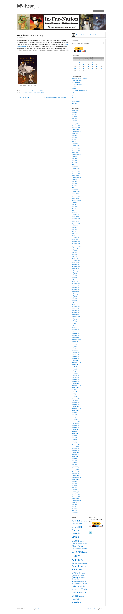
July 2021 (74, 227)
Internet (74, 92)
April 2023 (74, 187)
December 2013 (76, 402)
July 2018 (74, 297)
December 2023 (76, 172)
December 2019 (76, 264)
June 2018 (74, 298)
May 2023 (74, 185)
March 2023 (75, 189)
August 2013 (75, 410)
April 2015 (74, 372)
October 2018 (75, 291)
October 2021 (75, 222)
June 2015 (74, 368)
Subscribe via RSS (86, 35)
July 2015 (74, 366)
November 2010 (76, 473)
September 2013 (76, 408)
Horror (81, 573)
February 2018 (76, 306)
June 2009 (74, 506)
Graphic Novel (79, 566)
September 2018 (76, 293)
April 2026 (74, 118)
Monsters (76, 581)
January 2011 (75, 470)
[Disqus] (43, 125)
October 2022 (75, 199)
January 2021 (75, 239)
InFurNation (25, 5)
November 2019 (76, 266)
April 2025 (74, 141)
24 (83, 68)
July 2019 (74, 274)
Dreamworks (82, 549)
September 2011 (76, 454)
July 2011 (74, 458)
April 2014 (74, 395)
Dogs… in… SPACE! (24, 97)
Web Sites (41, 91)
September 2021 (76, 224)
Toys (73, 100)
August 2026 (75, 110)
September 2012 (76, 431)
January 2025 (75, 147)
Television (74, 98)
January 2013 (75, 423)
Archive (101, 11)
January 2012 (75, 447)
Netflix (82, 581)
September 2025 (76, 131)
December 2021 (76, 218)
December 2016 (76, 333)
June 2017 (74, 322)
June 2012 (74, 437)
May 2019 (74, 277)
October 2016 (75, 337)
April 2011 (74, 464)
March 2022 (75, 212)
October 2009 (75, 498)
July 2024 (74, 158)
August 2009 (75, 502)
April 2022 (74, 210)
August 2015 (75, 364)
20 (97, 66)
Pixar (81, 583)
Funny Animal (36, 92)
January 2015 (75, 377)
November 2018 (76, 289)
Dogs (80, 546)
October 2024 (75, 153)
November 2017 (76, 312)
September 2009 (76, 500)
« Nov (73, 72)
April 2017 (74, 325)
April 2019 (74, 279)
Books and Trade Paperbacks (30, 91)
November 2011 (76, 450)
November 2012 (76, 427)
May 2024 (74, 162)
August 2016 (75, 341)
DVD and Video (76, 82)
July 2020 (74, 251)
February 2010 (76, 491)
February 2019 (76, 283)
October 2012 (75, 429)
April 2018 (74, 302)
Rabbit (85, 584)
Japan (74, 577)
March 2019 (75, 281)
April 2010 (74, 487)
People (74, 96)
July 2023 (74, 181)
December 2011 (76, 448)
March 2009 (75, 512)
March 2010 (75, 489)
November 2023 (76, 174)
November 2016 (76, 335)
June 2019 (74, 276)
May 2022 (74, 208)
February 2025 (76, 145)
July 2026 (74, 112)
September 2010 (76, 477)
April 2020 (74, 256)
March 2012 (75, 443)
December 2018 (76, 287)
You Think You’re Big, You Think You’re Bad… (56, 97)
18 (88, 66)
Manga (78, 577)
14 (101, 64)
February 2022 (76, 214)
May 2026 (74, 116)
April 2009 (74, 510)
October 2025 (75, 129)
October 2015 (75, 360)
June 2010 (74, 483)
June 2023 (74, 183)
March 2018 (75, 304)
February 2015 (76, 375)
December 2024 (76, 149)
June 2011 (74, 460)
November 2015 (76, 358)
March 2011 (75, 466)
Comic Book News (76, 80)
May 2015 (74, 370)
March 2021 (75, 235)
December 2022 (76, 195)
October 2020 (75, 245)
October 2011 (75, 452)
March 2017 (75, 327)
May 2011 (74, 462)
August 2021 (75, 225)
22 (75, 68)
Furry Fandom (75, 86)
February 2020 (76, 260)
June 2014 (74, 391)
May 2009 (74, 508)
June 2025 (74, 137)
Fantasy (30, 92)
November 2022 (76, 197)
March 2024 (75, 166)
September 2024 (76, 154)
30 (79, 70)
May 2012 (74, 439)
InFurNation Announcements (79, 90)
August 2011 (75, 456)
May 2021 (74, 231)
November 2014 (76, 381)
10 (83, 64)
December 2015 (76, 356)
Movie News (75, 94)
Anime (85, 521)
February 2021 (76, 237)
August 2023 (75, 179)
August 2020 (75, 249)
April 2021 (74, 233)
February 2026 (76, 122)
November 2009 (76, 497)
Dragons (75, 549)
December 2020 (76, 241)
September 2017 (76, 316)
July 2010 (74, 481)
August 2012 (75, 433)
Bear (73, 524)
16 (79, 66)
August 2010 (75, 479)
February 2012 (76, 445)
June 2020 (74, 252)
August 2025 (75, 133)
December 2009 (76, 495)
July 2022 (74, 204)
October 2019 (75, 268)
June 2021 (74, 229)
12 (92, 64)
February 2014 (76, 399)
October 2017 (75, 314)
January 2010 (75, 493)
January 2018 (75, 308)
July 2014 (74, 389)
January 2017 (75, 331)
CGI (79, 530)
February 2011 (75, 468)
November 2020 (76, 243)
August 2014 (75, 387)
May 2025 (74, 139)
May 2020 (74, 254)
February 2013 (76, 422)
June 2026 (74, 114)
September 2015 (76, 362)
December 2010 (76, 472)
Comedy (76, 533)
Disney (75, 546)
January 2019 (75, 285)
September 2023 (76, 177)
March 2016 (75, 350)
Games (74, 88)
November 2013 (76, 404)
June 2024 (74, 160)
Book (80, 526)
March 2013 (75, 420)
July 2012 (74, 435)
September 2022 (76, 200)
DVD (73, 552)
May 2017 (74, 324)
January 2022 (75, 216)
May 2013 (74, 416)
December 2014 (76, 379)
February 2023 (76, 191)
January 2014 (75, 400)
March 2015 (75, 374)
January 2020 (75, 262)
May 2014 (74, 393)
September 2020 (76, 247)
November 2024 (76, 151)
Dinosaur (84, 543)
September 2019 (76, 270)
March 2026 (75, 120)
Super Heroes (75, 589)
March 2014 (75, 397)
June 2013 (74, 414)
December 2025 (76, 126)
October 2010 (75, 475)
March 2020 (75, 258)
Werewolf (81, 596)
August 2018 (75, 295)
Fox (85, 552)
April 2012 (74, 441)
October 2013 (75, 406)
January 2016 (75, 354)
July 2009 (74, 504)
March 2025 (75, 143)
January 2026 (75, 124)
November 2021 (76, 220)
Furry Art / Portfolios (77, 84)
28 (101, 68)
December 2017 (76, 310)
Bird (77, 524)
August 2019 (75, 272)
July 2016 (74, 343)
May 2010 (74, 485)
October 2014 (75, 383)
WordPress (38, 609)
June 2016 (74, 345)
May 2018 (74, 300)
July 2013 (74, 412)
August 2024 (75, 156)
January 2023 (75, 193)
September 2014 (76, 385)
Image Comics (80, 575)
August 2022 (75, 202)
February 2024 (76, 168)
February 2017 (76, 329)
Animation (24, 92)
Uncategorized (76, 101)
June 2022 (74, 206)
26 (92, 68)
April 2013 (74, 418)
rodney (27, 37)
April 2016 (74, 349)
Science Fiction (79, 586)
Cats (74, 530)
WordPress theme (92, 609)
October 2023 (75, 175)
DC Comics (79, 543)
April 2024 (74, 164)
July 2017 (74, 320)
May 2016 (74, 347)
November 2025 (76, 127)
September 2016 (76, 339)
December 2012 (76, 425)
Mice (78, 579)
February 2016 (76, 352)
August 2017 (75, 318)
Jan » (77, 72)
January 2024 (75, 170)
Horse (42, 92)
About (95, 11)
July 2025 (74, 135)
